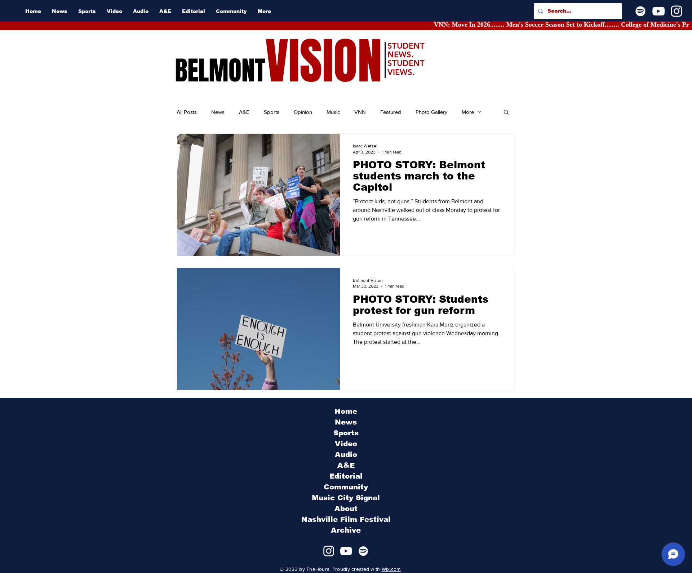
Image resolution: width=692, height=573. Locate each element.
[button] (506, 112)
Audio (346, 454)
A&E (244, 112)
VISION (323, 61)
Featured (390, 112)
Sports (271, 112)
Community (346, 487)
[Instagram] (676, 11)
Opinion (303, 112)
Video (346, 444)
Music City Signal (346, 498)
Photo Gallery (431, 112)
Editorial (346, 476)
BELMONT (220, 70)
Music (333, 112)
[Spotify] (640, 11)
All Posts (187, 112)
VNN (360, 112)
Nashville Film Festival (346, 519)
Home (345, 411)
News (218, 112)
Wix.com (391, 569)
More (468, 112)
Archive (346, 530)
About (346, 508)
